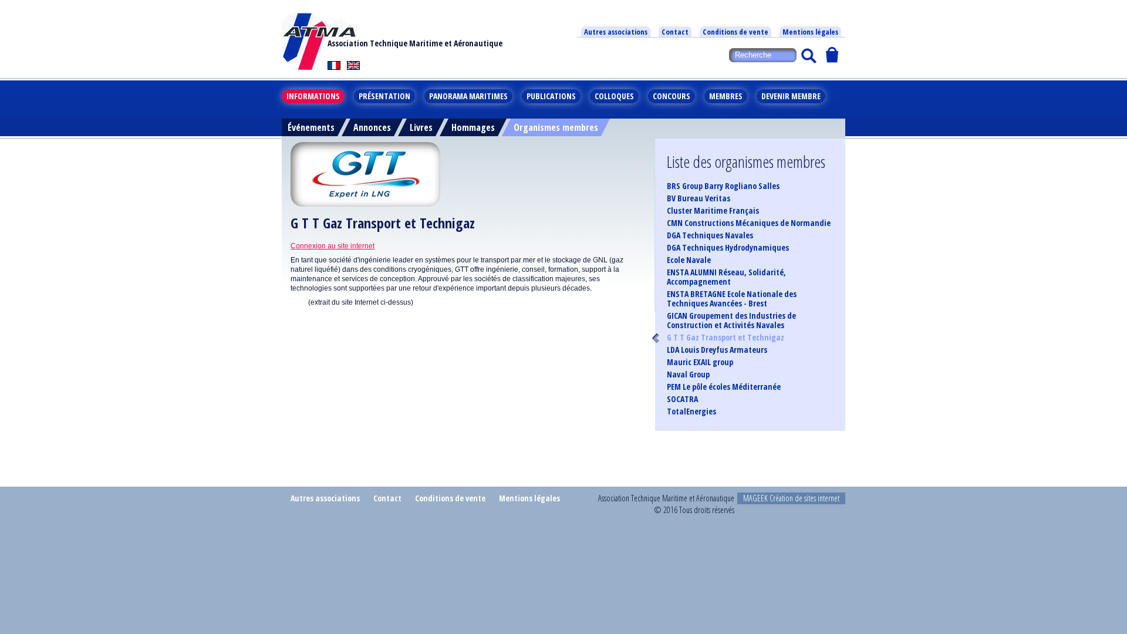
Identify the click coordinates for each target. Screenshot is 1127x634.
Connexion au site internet (332, 246)
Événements (311, 127)
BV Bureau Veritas (698, 198)
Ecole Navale (689, 260)
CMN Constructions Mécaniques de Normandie (749, 223)
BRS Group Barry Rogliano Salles (723, 186)
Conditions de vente (735, 31)
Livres (421, 127)
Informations (313, 96)
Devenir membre (791, 96)
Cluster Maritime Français (713, 210)
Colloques (614, 96)
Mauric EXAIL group (700, 362)
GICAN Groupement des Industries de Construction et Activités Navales (731, 320)
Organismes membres (556, 127)
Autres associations (615, 31)
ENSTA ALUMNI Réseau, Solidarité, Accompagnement (726, 277)
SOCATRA (682, 399)
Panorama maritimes (468, 96)
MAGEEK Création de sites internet (791, 498)
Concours (671, 96)
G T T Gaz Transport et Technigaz (725, 337)
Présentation (384, 96)
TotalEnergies (691, 411)
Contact (675, 31)
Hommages (473, 127)
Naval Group (688, 374)
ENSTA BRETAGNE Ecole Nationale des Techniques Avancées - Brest (732, 298)
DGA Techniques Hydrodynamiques (728, 247)
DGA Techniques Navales (710, 235)
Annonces (372, 127)
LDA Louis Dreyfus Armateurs (717, 350)
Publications (551, 96)
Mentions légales (810, 31)
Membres (726, 96)
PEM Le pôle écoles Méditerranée (724, 387)
